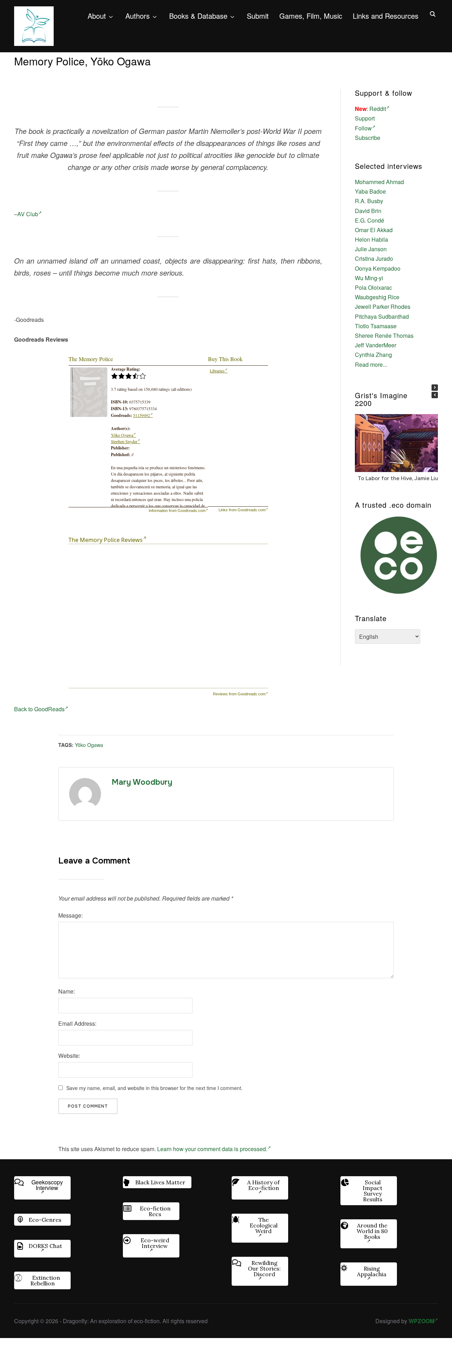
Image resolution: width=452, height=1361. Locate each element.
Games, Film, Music (310, 16)
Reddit (377, 109)
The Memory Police (91, 359)
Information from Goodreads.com (177, 510)
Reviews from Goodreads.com (239, 694)
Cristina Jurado (374, 258)
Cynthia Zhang (373, 354)
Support (365, 118)
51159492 (141, 415)
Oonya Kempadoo (377, 268)
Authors (137, 16)
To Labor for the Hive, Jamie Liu (398, 478)
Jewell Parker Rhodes (382, 306)
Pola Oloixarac (373, 287)
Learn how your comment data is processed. (212, 1149)
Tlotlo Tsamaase (376, 326)
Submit (258, 16)
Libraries (217, 370)
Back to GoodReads (39, 709)
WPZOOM (421, 1321)
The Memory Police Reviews (106, 540)
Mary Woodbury (142, 782)
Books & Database (198, 16)
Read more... (371, 364)
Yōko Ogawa (122, 435)
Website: (69, 1055)
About (97, 16)
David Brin (368, 211)
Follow (363, 128)
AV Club (27, 214)
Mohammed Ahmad (379, 182)
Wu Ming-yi (369, 278)
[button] (435, 387)
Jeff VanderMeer (375, 345)
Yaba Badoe (370, 191)
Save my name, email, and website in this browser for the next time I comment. (154, 1087)
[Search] (433, 13)
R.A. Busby (369, 201)
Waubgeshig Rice (377, 297)
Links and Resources (385, 16)
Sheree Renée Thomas (384, 335)
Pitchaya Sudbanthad (382, 316)
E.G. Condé (369, 220)
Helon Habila (371, 239)
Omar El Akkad (374, 230)
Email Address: (77, 1023)
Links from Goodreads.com (242, 510)
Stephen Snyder (124, 441)
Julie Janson (371, 249)
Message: (70, 915)
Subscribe (367, 138)
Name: (66, 991)
